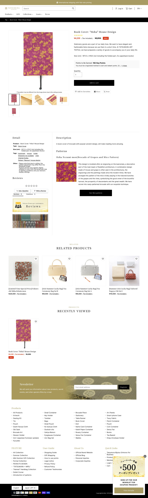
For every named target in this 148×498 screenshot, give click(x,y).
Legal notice (49, 461)
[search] (48, 8)
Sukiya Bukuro (49, 432)
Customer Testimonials (53, 469)
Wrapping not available (26, 156)
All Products (17, 413)
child (37, 156)
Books (109, 432)
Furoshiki (16, 441)
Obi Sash (16, 429)
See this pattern (95, 193)
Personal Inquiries (82, 458)
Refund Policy (49, 467)
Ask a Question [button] (23, 191)
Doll (77, 424)
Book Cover (22, 146)
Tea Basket (111, 435)
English (16, 488)
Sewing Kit (17, 418)
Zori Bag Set (49, 438)
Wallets (78, 438)
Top (6, 20)
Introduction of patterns (22, 475)
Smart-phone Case (114, 415)
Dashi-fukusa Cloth (20, 427)
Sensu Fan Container (83, 435)
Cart (108, 466)
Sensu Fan (111, 429)
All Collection (18, 452)
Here (125, 66)
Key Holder (48, 415)
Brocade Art (17, 432)
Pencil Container (113, 421)
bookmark (21, 153)
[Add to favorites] (36, 259)
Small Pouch (49, 424)
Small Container (50, 413)
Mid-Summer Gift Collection (24, 458)
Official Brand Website (84, 452)
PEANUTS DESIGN (20, 464)
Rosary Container (82, 432)
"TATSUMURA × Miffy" (21, 467)
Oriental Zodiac (23, 158)
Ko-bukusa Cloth (50, 427)
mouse (29, 153)
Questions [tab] (29, 194)
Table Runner (80, 418)
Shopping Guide (50, 452)
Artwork (16, 415)
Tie (14, 421)
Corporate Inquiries (83, 461)
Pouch (15, 424)
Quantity (77, 71)
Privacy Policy (49, 464)
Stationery (79, 415)
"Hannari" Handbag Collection (24, 469)
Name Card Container (84, 427)
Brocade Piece (81, 413)
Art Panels (111, 413)
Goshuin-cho (49, 429)
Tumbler (47, 418)
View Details (129, 490)
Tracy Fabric (111, 418)
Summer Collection (20, 455)
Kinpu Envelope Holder (115, 438)
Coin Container (112, 427)
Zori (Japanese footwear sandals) (26, 438)
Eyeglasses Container (52, 435)
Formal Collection (20, 461)
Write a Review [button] (41, 191)
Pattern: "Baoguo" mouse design (29, 160)
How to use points (51, 458)
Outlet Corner (18, 472)
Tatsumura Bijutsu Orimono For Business (118, 453)
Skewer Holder (18, 435)
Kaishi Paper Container (84, 429)
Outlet (35, 153)
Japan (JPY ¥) (30, 488)
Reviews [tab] (16, 194)
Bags (46, 421)
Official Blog (80, 455)
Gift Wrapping (49, 455)
